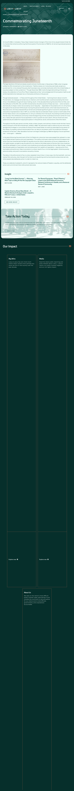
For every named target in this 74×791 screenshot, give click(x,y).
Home (5, 14)
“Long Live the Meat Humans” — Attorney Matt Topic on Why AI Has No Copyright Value (20, 179)
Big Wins (12, 259)
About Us (27, 592)
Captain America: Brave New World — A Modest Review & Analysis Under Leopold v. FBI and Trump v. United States (19, 193)
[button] (27, 6)
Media (41, 259)
